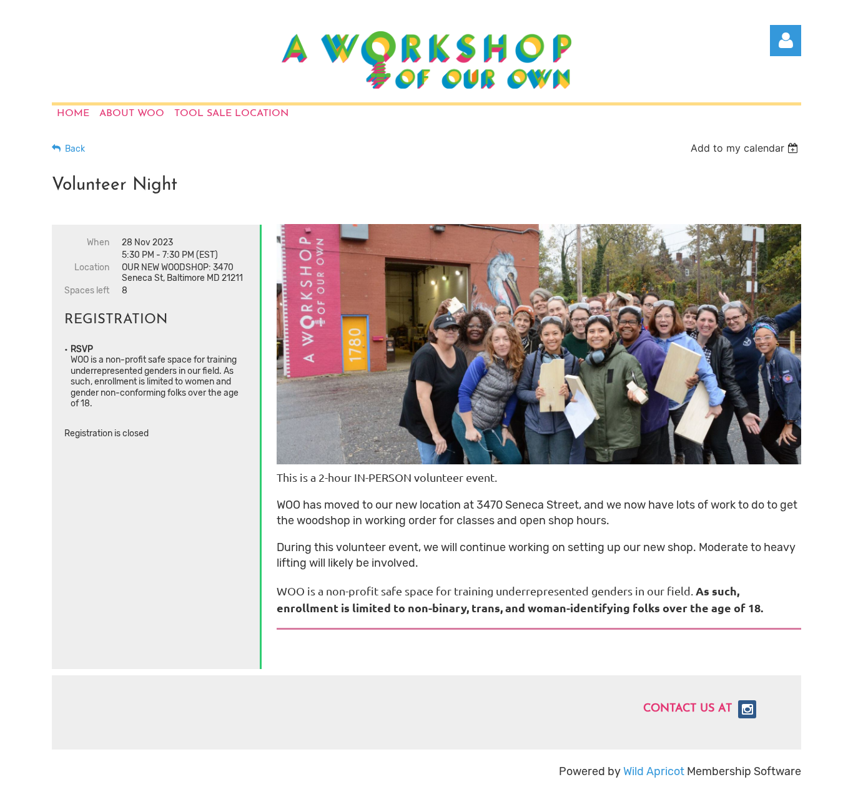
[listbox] (746, 147)
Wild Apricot (653, 771)
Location (91, 267)
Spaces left (86, 290)
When (98, 242)
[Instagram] (747, 709)
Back (75, 149)
